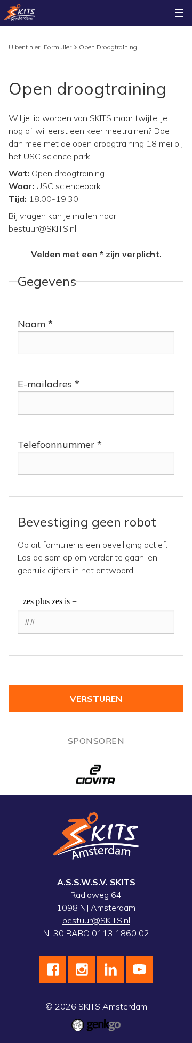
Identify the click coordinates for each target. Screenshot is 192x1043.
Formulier (57, 47)
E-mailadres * (48, 384)
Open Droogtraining (108, 47)
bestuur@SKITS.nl (96, 920)
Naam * (35, 324)
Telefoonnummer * (60, 444)
